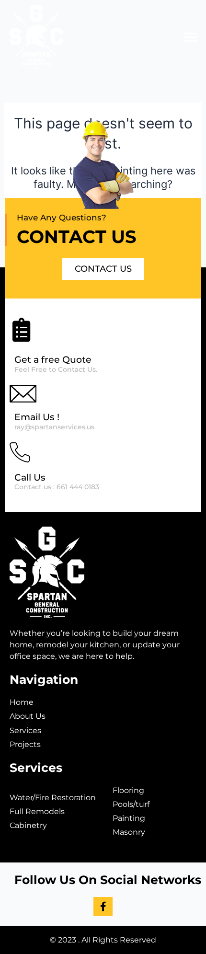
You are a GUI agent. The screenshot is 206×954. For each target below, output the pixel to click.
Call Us (30, 477)
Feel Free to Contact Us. (55, 369)
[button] (190, 37)
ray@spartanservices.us (54, 427)
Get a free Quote (53, 359)
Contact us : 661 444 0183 (56, 487)
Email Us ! (36, 417)
